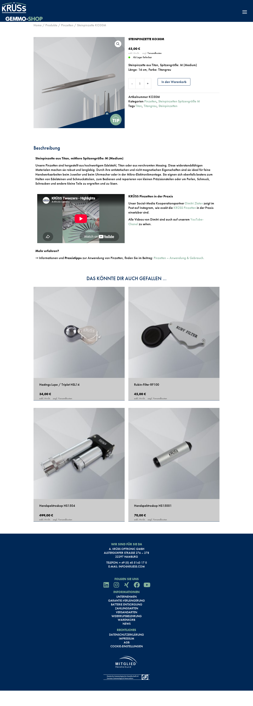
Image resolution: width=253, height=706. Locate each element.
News (127, 624)
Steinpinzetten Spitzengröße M (179, 101)
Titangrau (150, 106)
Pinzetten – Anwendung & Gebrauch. (179, 258)
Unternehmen (126, 597)
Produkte (51, 25)
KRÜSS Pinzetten (185, 208)
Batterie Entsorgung (126, 604)
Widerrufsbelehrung (126, 616)
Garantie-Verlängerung (126, 600)
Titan (138, 106)
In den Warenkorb (174, 82)
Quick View (79, 373)
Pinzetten (67, 25)
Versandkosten (154, 53)
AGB (126, 642)
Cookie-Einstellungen (126, 646)
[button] (118, 44)
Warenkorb (126, 620)
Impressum (126, 638)
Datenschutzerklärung (126, 635)
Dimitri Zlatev (194, 203)
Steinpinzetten (168, 106)
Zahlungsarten (126, 608)
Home (38, 25)
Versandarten (126, 612)
